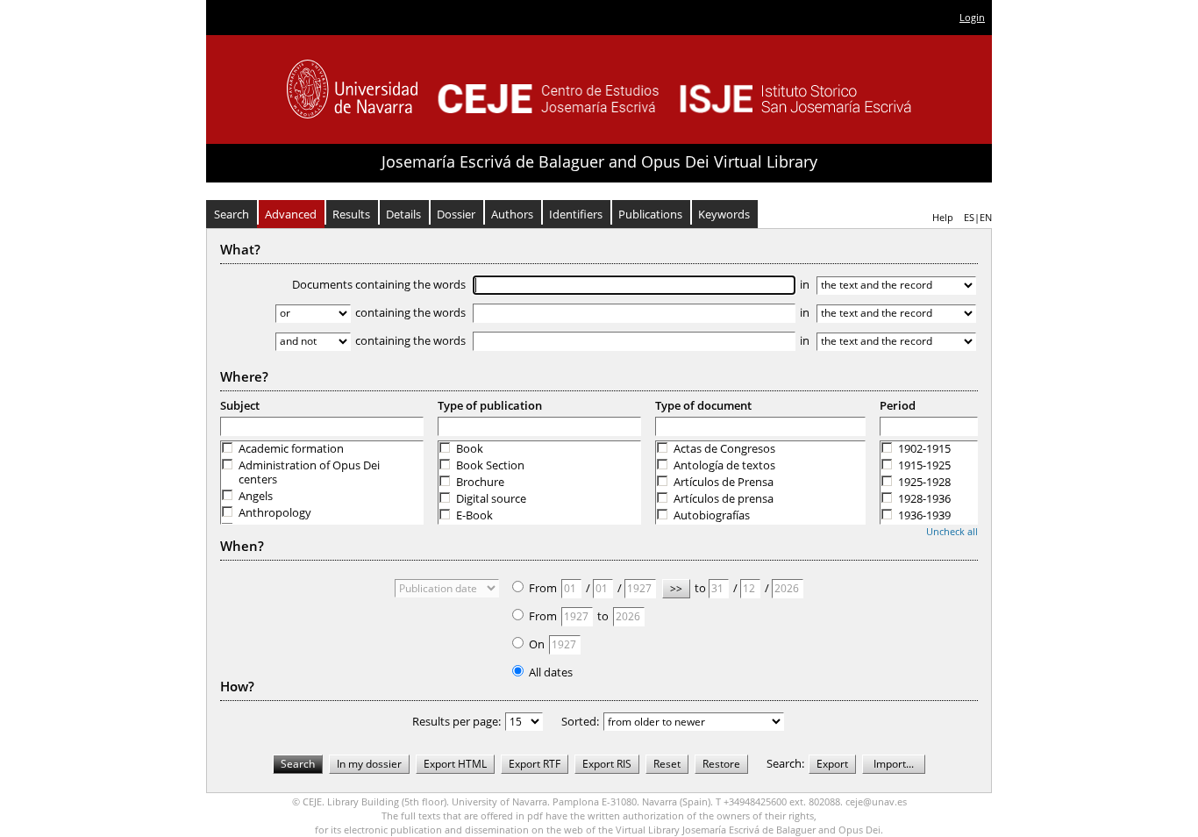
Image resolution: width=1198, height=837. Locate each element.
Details (403, 214)
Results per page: (456, 721)
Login (972, 17)
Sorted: (580, 721)
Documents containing (379, 284)
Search (231, 214)
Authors (512, 214)
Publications (650, 214)
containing (410, 312)
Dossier (456, 214)
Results (351, 214)
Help (942, 217)
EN (986, 217)
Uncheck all (952, 531)
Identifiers (576, 214)
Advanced (291, 214)
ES (969, 217)
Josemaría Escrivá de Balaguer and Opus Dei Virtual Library (599, 161)
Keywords (724, 214)
